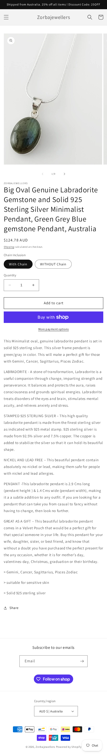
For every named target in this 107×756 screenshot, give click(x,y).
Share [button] (14, 607)
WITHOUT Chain (53, 264)
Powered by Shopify (69, 747)
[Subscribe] (81, 661)
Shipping (9, 246)
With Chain (18, 264)
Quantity (10, 275)
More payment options (53, 329)
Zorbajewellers (45, 747)
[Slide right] (64, 173)
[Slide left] (42, 173)
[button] (6, 17)
